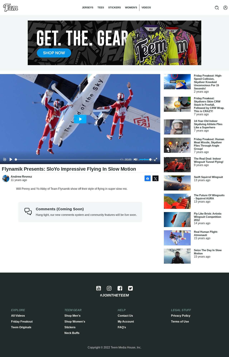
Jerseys (87, 7)
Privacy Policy (180, 315)
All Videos (18, 315)
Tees (101, 7)
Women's (131, 7)
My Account (126, 321)
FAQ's (122, 327)
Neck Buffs (71, 333)
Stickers (114, 7)
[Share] (147, 178)
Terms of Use (180, 321)
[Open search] (217, 7)
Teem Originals (21, 327)
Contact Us (125, 315)
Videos (146, 7)
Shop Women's (74, 321)
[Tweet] (155, 178)
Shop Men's (72, 315)
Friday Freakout (22, 321)
